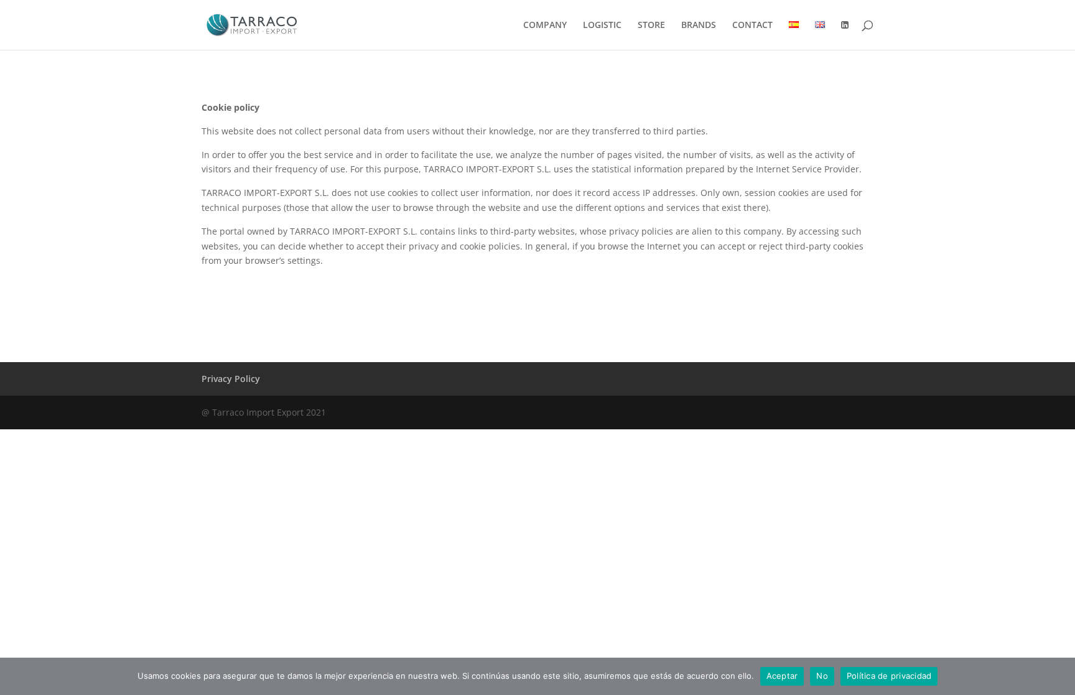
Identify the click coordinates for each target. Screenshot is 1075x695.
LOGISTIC (602, 25)
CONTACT (752, 25)
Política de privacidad (889, 676)
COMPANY (545, 25)
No (822, 676)
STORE (651, 25)
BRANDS (698, 25)
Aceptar (782, 676)
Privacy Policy (231, 379)
